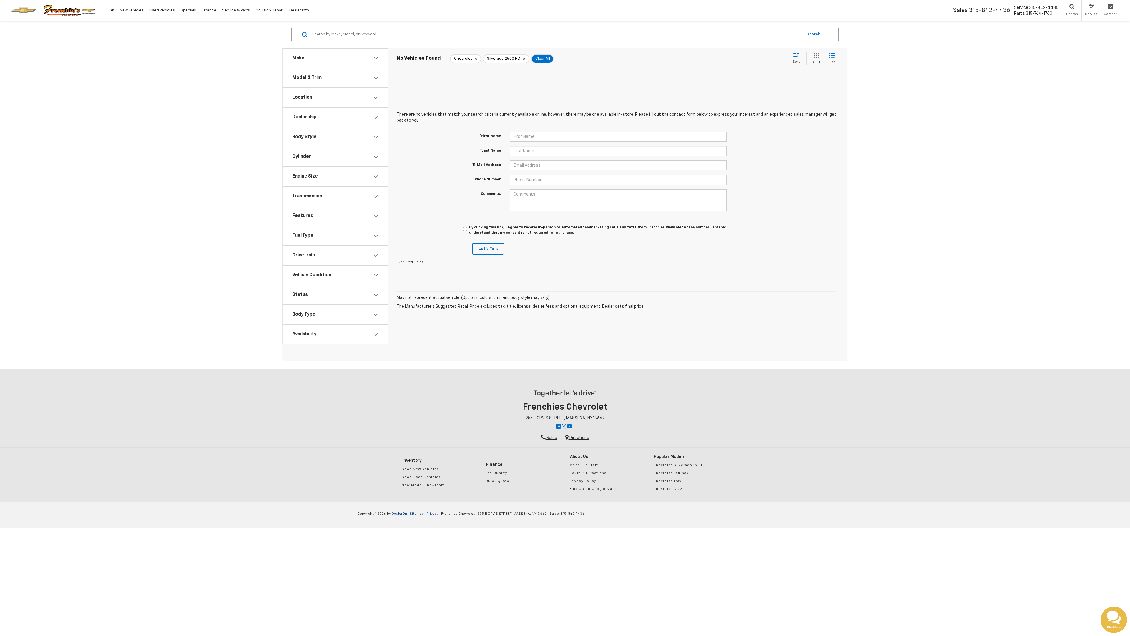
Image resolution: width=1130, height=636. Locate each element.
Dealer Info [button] (299, 10)
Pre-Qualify (496, 473)
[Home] (112, 10)
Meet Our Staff (583, 465)
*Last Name (490, 151)
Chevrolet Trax (667, 481)
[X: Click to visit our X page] (564, 427)
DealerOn (399, 514)
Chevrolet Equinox (671, 473)
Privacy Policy (582, 481)
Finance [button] (209, 10)
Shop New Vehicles (420, 469)
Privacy (432, 514)
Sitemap (417, 514)
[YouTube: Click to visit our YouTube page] (569, 427)
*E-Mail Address (486, 165)
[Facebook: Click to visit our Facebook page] (558, 427)
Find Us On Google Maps (593, 489)
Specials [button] (188, 10)
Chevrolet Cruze (669, 489)
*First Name (490, 136)
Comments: (491, 194)
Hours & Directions (588, 473)
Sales (551, 438)
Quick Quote (497, 481)
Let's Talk (488, 249)
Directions (579, 438)
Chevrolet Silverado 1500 (677, 465)
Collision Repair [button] (269, 10)
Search (813, 34)
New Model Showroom (423, 485)
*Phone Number (487, 179)
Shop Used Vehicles (421, 477)
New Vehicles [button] (132, 10)
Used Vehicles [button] (162, 10)
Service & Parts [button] (236, 10)
